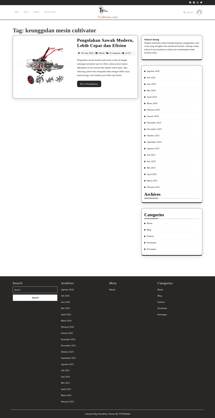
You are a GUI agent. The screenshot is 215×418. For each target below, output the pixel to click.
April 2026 (152, 97)
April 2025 (152, 174)
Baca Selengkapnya (90, 85)
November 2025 (154, 129)
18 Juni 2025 (87, 53)
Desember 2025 (154, 123)
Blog (17, 12)
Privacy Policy (50, 12)
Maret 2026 (152, 103)
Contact (36, 12)
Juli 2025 (151, 155)
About (26, 12)
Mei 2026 (151, 90)
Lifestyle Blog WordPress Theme (100, 414)
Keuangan (151, 249)
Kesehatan (151, 242)
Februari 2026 (153, 110)
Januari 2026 (153, 116)
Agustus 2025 (153, 148)
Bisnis (149, 223)
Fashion (150, 236)
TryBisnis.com (107, 17)
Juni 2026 (151, 84)
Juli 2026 (151, 77)
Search (190, 12)
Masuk (112, 289)
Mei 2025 (151, 168)
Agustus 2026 (153, 71)
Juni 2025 (151, 161)
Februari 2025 (153, 187)
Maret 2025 (152, 180)
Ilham (101, 53)
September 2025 (154, 142)
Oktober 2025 (153, 135)
